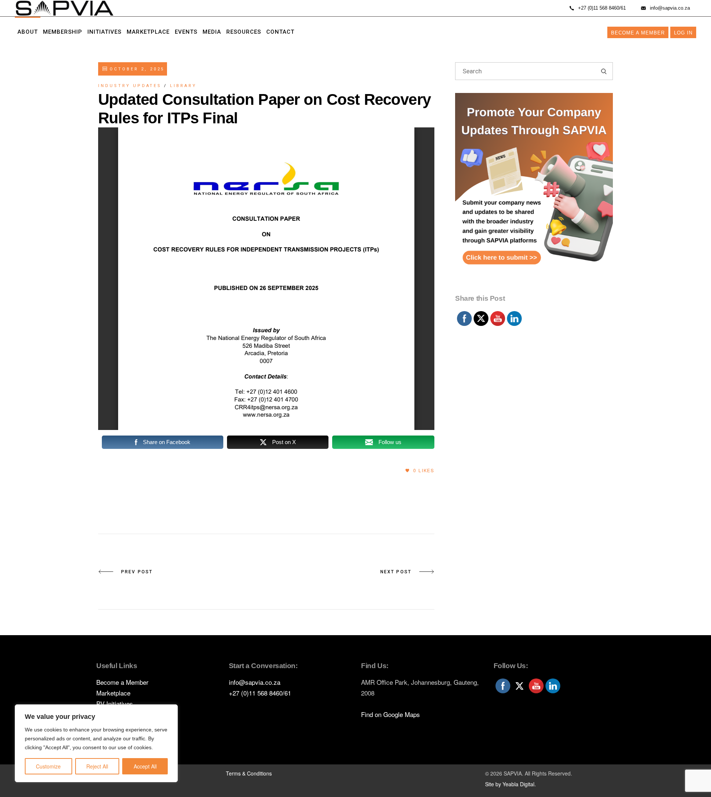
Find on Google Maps (390, 714)
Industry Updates (129, 85)
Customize (48, 766)
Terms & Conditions (249, 773)
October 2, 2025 (135, 69)
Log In (683, 33)
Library (183, 85)
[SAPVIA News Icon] (534, 191)
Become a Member (638, 33)
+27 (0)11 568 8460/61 (260, 692)
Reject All (97, 766)
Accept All (145, 766)
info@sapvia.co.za (254, 682)
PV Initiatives (114, 703)
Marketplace (113, 692)
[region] (96, 743)
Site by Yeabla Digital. (510, 784)
